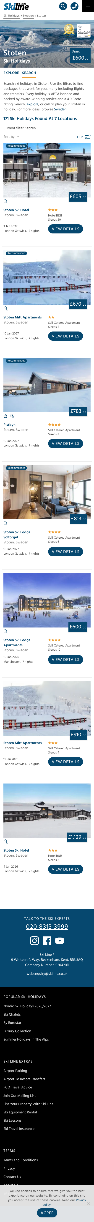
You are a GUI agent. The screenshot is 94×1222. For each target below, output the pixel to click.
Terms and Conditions (20, 1160)
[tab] (11, 72)
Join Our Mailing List (19, 1095)
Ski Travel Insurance (18, 1128)
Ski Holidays (11, 16)
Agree (47, 1213)
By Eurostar (12, 1022)
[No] (88, 1203)
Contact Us (12, 1176)
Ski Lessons (12, 1120)
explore (32, 104)
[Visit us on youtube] (59, 940)
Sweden (28, 16)
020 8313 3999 (47, 927)
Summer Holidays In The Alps (26, 1039)
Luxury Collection (17, 1031)
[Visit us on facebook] (47, 940)
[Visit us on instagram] (34, 940)
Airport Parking (15, 1070)
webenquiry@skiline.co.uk (47, 973)
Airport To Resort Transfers (24, 1079)
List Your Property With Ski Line (28, 1104)
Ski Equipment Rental (20, 1112)
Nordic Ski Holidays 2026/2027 (27, 1006)
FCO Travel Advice (17, 1087)
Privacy (9, 1168)
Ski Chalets (12, 1014)
